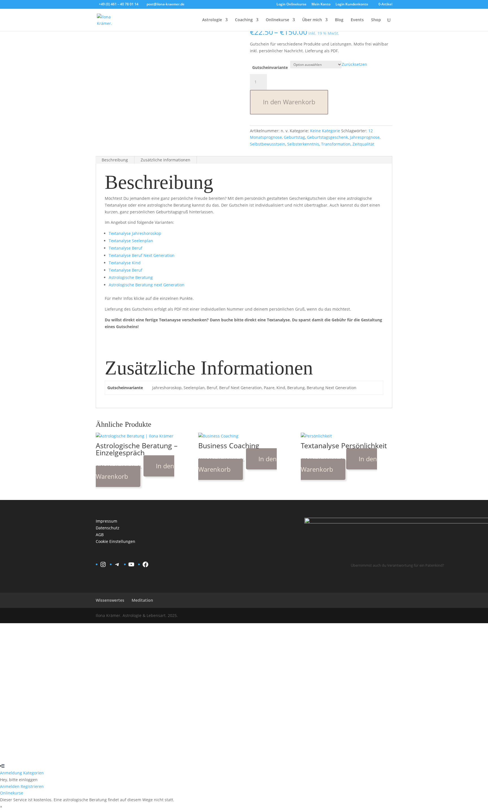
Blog (339, 20)
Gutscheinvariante (270, 68)
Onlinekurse (277, 20)
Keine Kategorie (325, 130)
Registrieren (35, 752)
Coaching (244, 20)
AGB (100, 534)
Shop (376, 20)
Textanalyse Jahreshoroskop (135, 233)
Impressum (106, 521)
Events (357, 20)
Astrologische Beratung (131, 277)
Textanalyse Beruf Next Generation (142, 255)
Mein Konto (320, 5)
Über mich (312, 20)
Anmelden (57, 752)
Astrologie (212, 20)
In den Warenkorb (289, 102)
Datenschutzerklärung (207, 690)
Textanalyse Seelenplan (131, 240)
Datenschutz (107, 527)
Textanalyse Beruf (125, 248)
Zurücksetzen (354, 64)
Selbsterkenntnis (303, 144)
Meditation (142, 600)
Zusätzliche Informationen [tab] (165, 160)
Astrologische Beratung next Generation (146, 284)
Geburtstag (294, 137)
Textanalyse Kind (125, 262)
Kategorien (33, 773)
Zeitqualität (363, 144)
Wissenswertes (110, 600)
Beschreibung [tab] (115, 160)
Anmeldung (11, 773)
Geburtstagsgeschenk (327, 137)
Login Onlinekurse (291, 5)
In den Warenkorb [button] (135, 471)
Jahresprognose (365, 137)
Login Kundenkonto (352, 5)
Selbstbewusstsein (267, 144)
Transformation (335, 144)
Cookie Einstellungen (115, 541)
